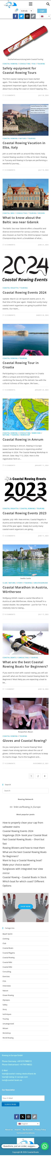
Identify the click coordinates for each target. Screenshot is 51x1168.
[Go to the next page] (44, 776)
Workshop (25, 435)
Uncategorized (41, 583)
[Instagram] (27, 16)
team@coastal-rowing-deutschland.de (19, 1074)
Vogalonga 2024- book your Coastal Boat (25, 835)
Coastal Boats (9, 657)
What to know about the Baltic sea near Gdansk (22, 219)
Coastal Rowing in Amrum (23, 439)
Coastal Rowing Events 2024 (25, 292)
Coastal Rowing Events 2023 (25, 513)
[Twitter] (21, 16)
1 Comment (9, 689)
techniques (7, 1014)
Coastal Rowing (10, 64)
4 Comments (10, 536)
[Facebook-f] (15, 16)
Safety (5, 1005)
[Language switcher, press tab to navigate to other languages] (45, 16)
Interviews (7, 986)
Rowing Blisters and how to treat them (24, 847)
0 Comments (10, 95)
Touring (41, 64)
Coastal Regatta (10, 288)
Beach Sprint (7, 934)
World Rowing (8, 1038)
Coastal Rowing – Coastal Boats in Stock (24, 877)
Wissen (41, 213)
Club (5, 583)
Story (19, 583)
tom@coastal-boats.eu (12, 1080)
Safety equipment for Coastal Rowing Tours (19, 70)
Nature (22, 138)
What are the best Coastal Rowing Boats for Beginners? (25, 664)
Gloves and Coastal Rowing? (25, 740)
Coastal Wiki (9, 213)
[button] (31, 4)
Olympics (6, 1000)
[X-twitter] (22, 1116)
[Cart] (16, 11)
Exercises (36, 433)
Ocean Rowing (8, 995)
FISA (34, 64)
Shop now (25, 906)
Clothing (6, 939)
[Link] (33, 16)
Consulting (24, 64)
